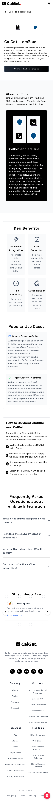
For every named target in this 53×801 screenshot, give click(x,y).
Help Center (15, 752)
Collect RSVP (38, 699)
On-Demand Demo (15, 758)
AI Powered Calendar (38, 722)
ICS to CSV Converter (38, 772)
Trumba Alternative (15, 770)
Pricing (15, 696)
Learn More (12, 616)
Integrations (38, 710)
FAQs (15, 735)
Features (15, 702)
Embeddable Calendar (38, 716)
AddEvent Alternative (15, 764)
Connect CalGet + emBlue (26, 69)
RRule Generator (38, 735)
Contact (15, 708)
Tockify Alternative (15, 776)
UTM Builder (37, 741)
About (15, 690)
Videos (15, 747)
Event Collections (38, 705)
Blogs (15, 741)
